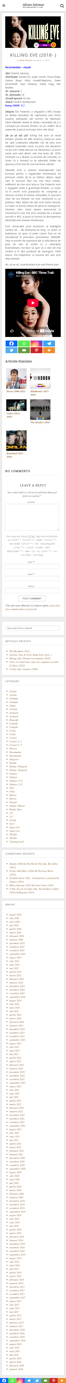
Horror (13, 795)
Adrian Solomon (25, 60)
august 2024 (15, 1000)
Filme (12, 791)
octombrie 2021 (17, 1122)
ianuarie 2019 (16, 1240)
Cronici (13, 737)
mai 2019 (13, 1226)
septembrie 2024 (17, 996)
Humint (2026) (16, 863)
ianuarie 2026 (16, 939)
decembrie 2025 (17, 943)
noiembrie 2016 (17, 1333)
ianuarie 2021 (16, 1154)
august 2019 (15, 1215)
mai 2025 (13, 968)
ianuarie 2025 (16, 982)
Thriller (13, 834)
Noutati (13, 802)
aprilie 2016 (15, 1358)
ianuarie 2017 (16, 1326)
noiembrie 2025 (17, 946)
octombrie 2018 (17, 1251)
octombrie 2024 (17, 993)
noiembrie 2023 (17, 1032)
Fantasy (13, 773)
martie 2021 (15, 1147)
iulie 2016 (14, 1347)
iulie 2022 (14, 1090)
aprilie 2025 (15, 971)
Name (30, 562)
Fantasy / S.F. (16, 780)
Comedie (13, 723)
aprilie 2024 (15, 1014)
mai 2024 (13, 1011)
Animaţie (13, 698)
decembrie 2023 (17, 1029)
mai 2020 (13, 1183)
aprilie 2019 (15, 1229)
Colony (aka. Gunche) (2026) (23, 669)
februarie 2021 (16, 1150)
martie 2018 (15, 1276)
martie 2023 (15, 1061)
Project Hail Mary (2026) (22, 871)
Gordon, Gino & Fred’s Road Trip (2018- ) (30, 654)
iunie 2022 (14, 1093)
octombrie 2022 (17, 1079)
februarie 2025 (16, 979)
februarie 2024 (16, 1022)
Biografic (13, 719)
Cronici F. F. (15, 745)
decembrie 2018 (17, 1243)
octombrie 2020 (17, 1165)
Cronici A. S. (15, 741)
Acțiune (13, 694)
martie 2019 (15, 1233)
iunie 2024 (14, 1007)
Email (30, 574)
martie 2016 (15, 1362)
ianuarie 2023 (16, 1068)
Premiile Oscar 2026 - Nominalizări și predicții (32, 878)
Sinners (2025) (16, 881)
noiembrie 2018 (17, 1247)
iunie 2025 (14, 964)
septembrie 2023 (17, 1039)
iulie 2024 (14, 1004)
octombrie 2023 (17, 1036)
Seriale (12, 820)
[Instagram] (36, 344)
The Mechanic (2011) (19, 651)
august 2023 (15, 1043)
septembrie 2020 (17, 1168)
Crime (12, 730)
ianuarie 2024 (16, 1025)
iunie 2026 (14, 921)
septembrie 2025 (17, 954)
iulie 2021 (14, 1132)
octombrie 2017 (17, 1294)
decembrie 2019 (17, 1200)
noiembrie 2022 (17, 1075)
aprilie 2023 (15, 1057)
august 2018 (15, 1258)
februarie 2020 (16, 1193)
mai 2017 (13, 1311)
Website (31, 586)
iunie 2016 (14, 1351)
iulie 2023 (14, 1047)
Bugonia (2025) (26, 892)
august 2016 (15, 1344)
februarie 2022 (16, 1107)
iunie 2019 (14, 1222)
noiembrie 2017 (17, 1290)
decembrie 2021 (17, 1115)
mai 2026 (13, 925)
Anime (12, 705)
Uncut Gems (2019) (44, 885)
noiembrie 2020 (17, 1161)
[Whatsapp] (24, 344)
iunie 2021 (14, 1136)
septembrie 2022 (17, 1082)
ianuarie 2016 (16, 1369)
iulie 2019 (14, 1218)
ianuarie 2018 (16, 1283)
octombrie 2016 (17, 1337)
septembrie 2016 (17, 1340)
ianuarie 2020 (16, 1197)
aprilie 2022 (15, 1100)
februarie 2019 (16, 1236)
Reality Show (15, 809)
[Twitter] (11, 350)
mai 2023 (13, 1054)
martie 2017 (15, 1319)
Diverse (13, 748)
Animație (13, 702)
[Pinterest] (36, 350)
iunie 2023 (14, 1050)
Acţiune (13, 691)
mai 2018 (13, 1269)
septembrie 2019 (17, 1211)
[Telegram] (49, 344)
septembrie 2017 (17, 1297)
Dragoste (13, 759)
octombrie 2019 (17, 1208)
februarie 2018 (16, 1279)
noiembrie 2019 (17, 1204)
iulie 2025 (14, 961)
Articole (13, 709)
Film (11, 788)
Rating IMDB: (12, 105)
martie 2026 (15, 932)
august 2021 (15, 1129)
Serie (11, 823)
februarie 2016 (16, 1365)
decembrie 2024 (17, 986)
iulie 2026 (14, 918)
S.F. (11, 813)
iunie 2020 (14, 1179)
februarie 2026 (16, 936)
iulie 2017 (14, 1304)
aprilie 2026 (15, 928)
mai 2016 (13, 1354)
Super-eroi (14, 827)
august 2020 (15, 1172)
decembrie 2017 (17, 1286)
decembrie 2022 (17, 1072)
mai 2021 (13, 1140)
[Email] (24, 350)
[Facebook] (11, 344)
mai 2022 (13, 1097)
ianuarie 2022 (16, 1111)
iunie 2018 (14, 1265)
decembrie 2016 (17, 1329)
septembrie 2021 (17, 1125)
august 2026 (15, 914)
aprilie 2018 (15, 1272)
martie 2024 (15, 1018)
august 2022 (15, 1086)
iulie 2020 (14, 1175)
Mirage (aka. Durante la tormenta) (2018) (29, 658)
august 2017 (15, 1301)
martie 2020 (15, 1190)
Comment (31, 502)
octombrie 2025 (17, 950)
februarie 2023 (16, 1064)
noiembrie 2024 (17, 989)
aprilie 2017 (15, 1315)
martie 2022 (15, 1104)
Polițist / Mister (17, 805)
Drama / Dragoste (18, 766)
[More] (49, 350)
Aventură (13, 712)
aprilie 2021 (15, 1143)
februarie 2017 (16, 1322)
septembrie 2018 (17, 1254)
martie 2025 (15, 975)
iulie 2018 (14, 1261)
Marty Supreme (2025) (20, 885)
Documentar (15, 752)
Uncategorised (16, 841)
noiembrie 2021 (17, 1118)
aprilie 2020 (15, 1186)
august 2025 (15, 957)
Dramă (12, 762)
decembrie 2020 (17, 1158)
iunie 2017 (14, 1308)
